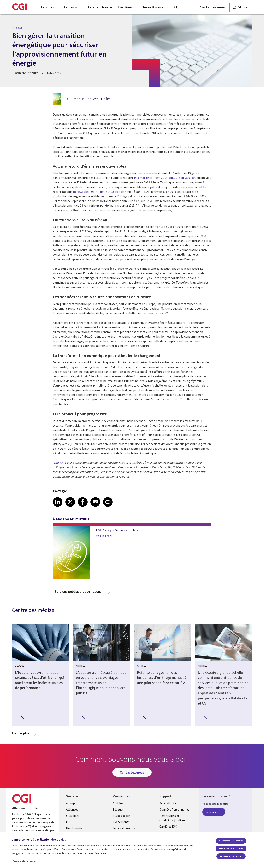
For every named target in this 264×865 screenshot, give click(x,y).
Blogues (118, 809)
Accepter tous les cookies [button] (231, 840)
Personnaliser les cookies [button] (231, 848)
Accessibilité (167, 803)
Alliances (72, 809)
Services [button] (47, 7)
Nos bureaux (74, 828)
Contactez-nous (212, 7)
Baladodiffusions (124, 828)
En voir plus (20, 733)
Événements (121, 822)
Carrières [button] (125, 7)
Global (243, 7)
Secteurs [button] (70, 7)
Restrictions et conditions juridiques (173, 818)
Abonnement (213, 812)
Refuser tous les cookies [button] (231, 856)
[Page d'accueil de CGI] (19, 7)
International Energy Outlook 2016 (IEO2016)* (164, 178)
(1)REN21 (59, 463)
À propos (72, 803)
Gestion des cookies (25, 861)
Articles (118, 803)
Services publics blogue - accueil (79, 591)
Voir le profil (104, 536)
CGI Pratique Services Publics (87, 98)
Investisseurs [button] (154, 7)
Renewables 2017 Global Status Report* (99, 191)
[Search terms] (176, 8)
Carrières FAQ (168, 826)
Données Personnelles (174, 809)
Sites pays (72, 816)
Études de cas (121, 816)
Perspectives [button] (98, 7)
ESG (68, 822)
